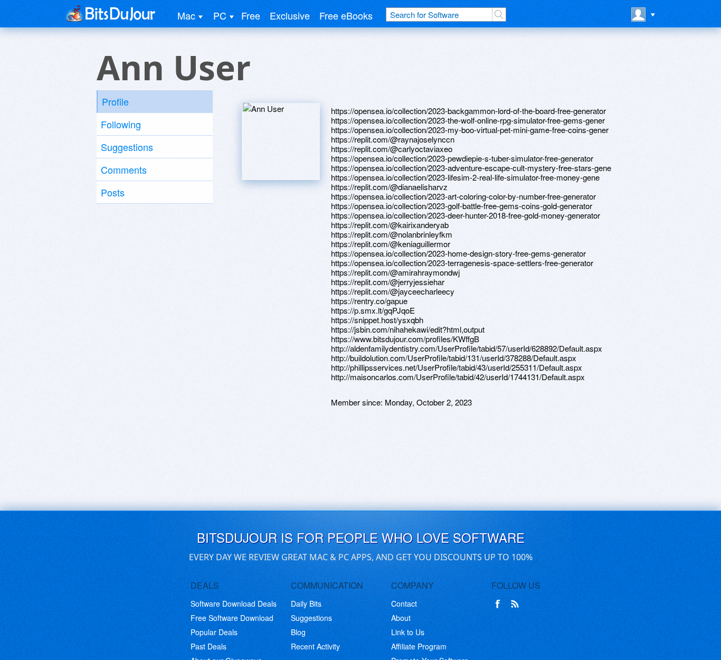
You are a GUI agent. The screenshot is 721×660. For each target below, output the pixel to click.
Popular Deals (214, 632)
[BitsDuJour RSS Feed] (516, 604)
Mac (186, 15)
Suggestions (127, 147)
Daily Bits (306, 603)
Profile (115, 101)
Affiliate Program (419, 646)
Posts (113, 192)
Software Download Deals (234, 603)
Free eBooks (346, 15)
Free (250, 15)
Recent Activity (315, 646)
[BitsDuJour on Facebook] (499, 604)
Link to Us (407, 632)
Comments (124, 169)
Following (121, 124)
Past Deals (208, 646)
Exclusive (290, 15)
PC (219, 15)
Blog (298, 632)
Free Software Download (232, 617)
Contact (404, 603)
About (401, 617)
